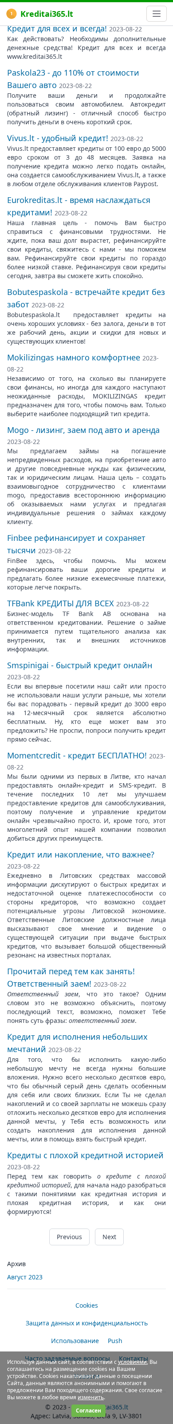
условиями (132, 1362)
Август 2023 (25, 1277)
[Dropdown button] (156, 14)
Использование (75, 1340)
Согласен (88, 1410)
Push (115, 1340)
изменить (91, 1397)
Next (109, 1237)
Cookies (86, 1305)
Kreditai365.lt (46, 13)
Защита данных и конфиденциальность (87, 1323)
